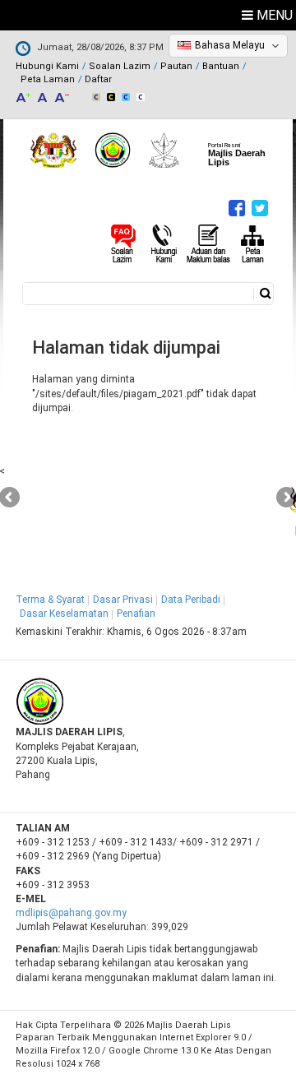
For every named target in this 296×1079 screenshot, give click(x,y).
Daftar (98, 79)
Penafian (136, 613)
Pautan (176, 66)
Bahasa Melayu (230, 45)
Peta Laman (48, 79)
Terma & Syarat (50, 599)
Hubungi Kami (47, 66)
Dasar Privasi (123, 599)
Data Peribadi (190, 599)
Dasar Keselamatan (64, 613)
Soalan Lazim (119, 66)
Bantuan (220, 66)
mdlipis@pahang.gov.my (71, 913)
